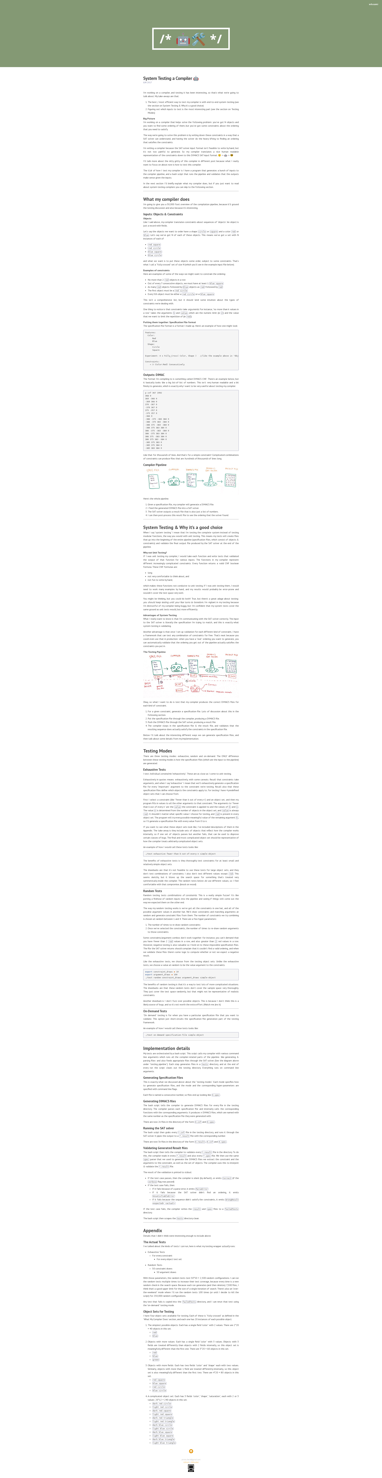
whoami (373, 4)
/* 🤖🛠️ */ (191, 39)
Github (186, 1462)
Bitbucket (195, 1462)
